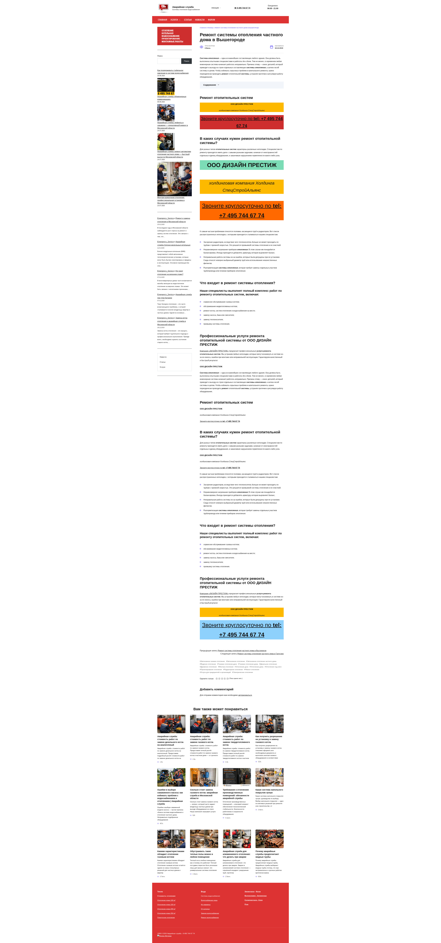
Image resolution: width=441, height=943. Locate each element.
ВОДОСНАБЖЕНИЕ (171, 36)
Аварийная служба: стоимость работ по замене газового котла (201, 739)
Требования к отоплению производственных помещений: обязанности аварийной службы (236, 794)
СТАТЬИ (188, 20)
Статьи (162, 362)
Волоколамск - (251, 896)
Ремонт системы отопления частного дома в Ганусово (260, 654)
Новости (163, 357)
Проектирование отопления (211, 669)
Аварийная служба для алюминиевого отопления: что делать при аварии (236, 854)
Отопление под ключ (273, 667)
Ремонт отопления (252, 669)
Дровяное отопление (209, 667)
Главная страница (206, 27)
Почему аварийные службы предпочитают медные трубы (267, 854)
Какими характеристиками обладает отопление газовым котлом (170, 854)
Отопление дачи (242, 667)
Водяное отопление (208, 664)
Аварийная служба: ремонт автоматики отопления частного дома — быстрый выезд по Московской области (174, 154)
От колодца (205, 909)
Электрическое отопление (243, 672)
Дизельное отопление (268, 664)
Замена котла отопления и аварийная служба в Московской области (172, 321)
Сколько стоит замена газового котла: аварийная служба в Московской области (204, 794)
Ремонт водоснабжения (210, 917)
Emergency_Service (165, 218)
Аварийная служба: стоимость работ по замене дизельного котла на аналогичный (170, 740)
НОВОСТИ (200, 20)
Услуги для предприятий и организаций (216, 672)
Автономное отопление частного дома (261, 661)
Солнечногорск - (252, 900)
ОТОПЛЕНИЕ (168, 30)
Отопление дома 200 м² (166, 909)
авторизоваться (245, 695)
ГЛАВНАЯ (162, 20)
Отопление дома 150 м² (166, 904)
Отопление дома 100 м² (166, 900)
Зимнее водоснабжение (210, 913)
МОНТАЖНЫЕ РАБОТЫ (172, 41)
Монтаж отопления (226, 667)
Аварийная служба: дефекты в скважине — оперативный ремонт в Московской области (172, 125)
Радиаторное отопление (233, 669)
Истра (258, 891)
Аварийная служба (183, 7)
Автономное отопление (236, 661)
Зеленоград (262, 896)
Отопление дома (257, 667)
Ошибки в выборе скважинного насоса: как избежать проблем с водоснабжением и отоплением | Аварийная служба (170, 797)
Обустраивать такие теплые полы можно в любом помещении (201, 854)
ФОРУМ (211, 20)
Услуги (162, 367)
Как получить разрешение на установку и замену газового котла (269, 739)
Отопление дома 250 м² (166, 913)
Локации (215, 8)
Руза (246, 904)
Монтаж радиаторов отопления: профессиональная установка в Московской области (171, 200)
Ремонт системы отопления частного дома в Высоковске (242, 651)
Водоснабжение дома (209, 900)
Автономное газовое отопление (213, 661)
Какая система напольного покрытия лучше (269, 791)
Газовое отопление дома (248, 664)
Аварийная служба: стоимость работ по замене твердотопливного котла (236, 740)
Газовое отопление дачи (227, 664)
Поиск (160, 56)
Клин (261, 900)
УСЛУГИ (174, 20)
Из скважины (206, 904)
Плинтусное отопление (166, 917)
